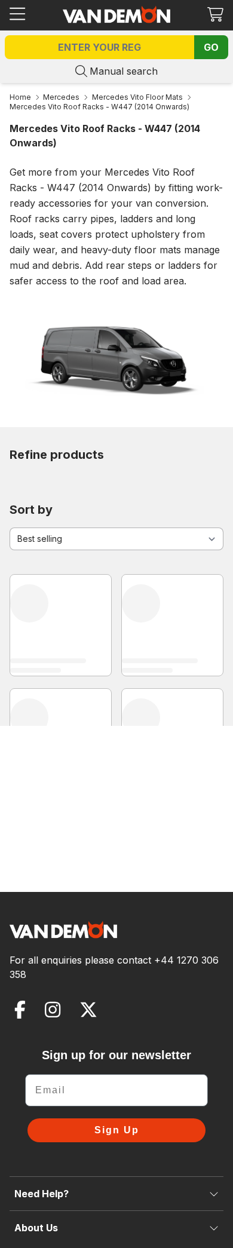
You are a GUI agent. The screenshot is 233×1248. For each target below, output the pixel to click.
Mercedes (61, 97)
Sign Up (116, 1130)
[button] (215, 14)
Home (20, 97)
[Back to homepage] (116, 14)
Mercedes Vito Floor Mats (137, 97)
